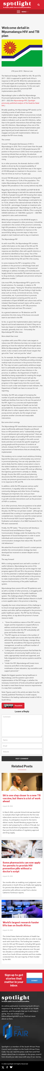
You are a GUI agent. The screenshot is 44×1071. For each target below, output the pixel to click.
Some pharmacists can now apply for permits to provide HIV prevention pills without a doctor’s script (21, 867)
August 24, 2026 (8, 930)
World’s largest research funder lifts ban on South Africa (21, 924)
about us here (7, 1019)
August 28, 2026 (8, 806)
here (31, 1052)
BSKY (11, 1067)
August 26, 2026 (8, 876)
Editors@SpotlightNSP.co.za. (13, 1016)
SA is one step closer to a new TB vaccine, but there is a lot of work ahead (22, 798)
